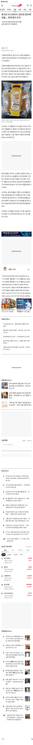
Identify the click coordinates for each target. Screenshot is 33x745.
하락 (13, 550)
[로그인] (28, 5)
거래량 (28, 550)
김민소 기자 (4, 48)
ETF (21, 554)
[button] (2, 5)
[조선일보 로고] (4, 1)
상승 (5, 550)
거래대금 (20, 550)
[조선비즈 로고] (16, 5)
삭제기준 (29, 441)
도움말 (24, 441)
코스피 (9, 554)
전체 (3, 554)
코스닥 (15, 554)
